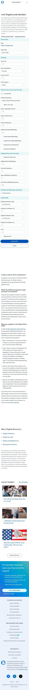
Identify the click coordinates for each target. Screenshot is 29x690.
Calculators (16, 2)
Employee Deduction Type (7, 201)
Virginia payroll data (20, 36)
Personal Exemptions (6, 168)
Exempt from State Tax (10, 157)
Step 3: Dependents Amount (8, 109)
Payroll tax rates (14, 626)
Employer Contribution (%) (7, 222)
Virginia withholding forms (11, 441)
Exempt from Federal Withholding (12, 140)
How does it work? (8, 593)
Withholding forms (14, 629)
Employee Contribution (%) (8, 208)
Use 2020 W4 (7, 93)
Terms (17, 681)
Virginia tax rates (8, 437)
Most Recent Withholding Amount (9, 182)
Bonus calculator (14, 609)
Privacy (12, 681)
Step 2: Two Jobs (8, 104)
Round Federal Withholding (11, 136)
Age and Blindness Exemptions (9, 175)
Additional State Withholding (8, 161)
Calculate (14, 241)
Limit (2, 229)
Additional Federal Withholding (9, 129)
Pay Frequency (4, 82)
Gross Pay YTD (5, 75)
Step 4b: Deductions (6, 122)
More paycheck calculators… (14, 615)
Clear (14, 246)
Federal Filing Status (6, 97)
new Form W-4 (15, 402)
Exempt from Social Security (11, 145)
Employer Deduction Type (7, 215)
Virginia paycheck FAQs (7, 36)
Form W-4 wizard (14, 612)
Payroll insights (14, 638)
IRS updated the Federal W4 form (17, 329)
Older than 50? (7, 236)
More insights (14, 555)
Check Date (4, 50)
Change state (9, 45)
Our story (14, 658)
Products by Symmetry (14, 655)
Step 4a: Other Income (6, 116)
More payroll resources (10, 444)
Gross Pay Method (5, 68)
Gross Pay (3, 61)
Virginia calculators (8, 433)
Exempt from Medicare (10, 149)
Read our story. (23, 669)
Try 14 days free (14, 590)
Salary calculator (14, 603)
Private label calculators (14, 652)
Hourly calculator (14, 606)
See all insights (23, 482)
